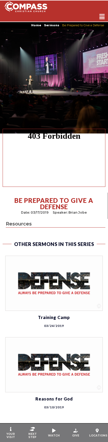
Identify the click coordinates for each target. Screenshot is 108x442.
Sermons (51, 25)
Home (36, 25)
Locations (98, 435)
